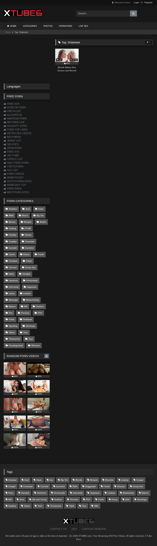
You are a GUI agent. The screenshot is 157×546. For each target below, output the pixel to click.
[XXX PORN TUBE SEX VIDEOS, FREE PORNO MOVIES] (35, 13)
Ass (51, 480)
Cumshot (29, 248)
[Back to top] (147, 537)
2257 (74, 529)
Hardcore (13, 280)
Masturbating (32, 300)
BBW (11, 215)
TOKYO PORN (14, 166)
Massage (13, 300)
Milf (25, 306)
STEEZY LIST (14, 159)
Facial (41, 254)
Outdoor (40, 306)
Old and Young (39, 499)
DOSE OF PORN (16, 107)
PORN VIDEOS (15, 174)
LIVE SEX (83, 26)
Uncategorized (16, 345)
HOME (13, 26)
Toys (30, 339)
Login (136, 2)
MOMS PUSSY (15, 177)
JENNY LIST (13, 140)
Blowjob (27, 222)
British (43, 222)
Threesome (14, 339)
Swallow (12, 506)
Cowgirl (11, 486)
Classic (28, 235)
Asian (41, 209)
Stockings (30, 326)
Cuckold (13, 248)
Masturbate (128, 493)
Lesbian (27, 293)
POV (40, 313)
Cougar (140, 480)
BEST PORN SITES (17, 192)
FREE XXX (12, 103)
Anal (27, 209)
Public (12, 319)
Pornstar (25, 313)
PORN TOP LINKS (17, 129)
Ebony (26, 254)
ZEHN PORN (14, 148)
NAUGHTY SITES (16, 126)
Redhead (27, 319)
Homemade (32, 280)
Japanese (31, 287)
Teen (25, 332)
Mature (12, 306)
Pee (11, 313)
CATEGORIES (30, 26)
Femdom (13, 261)
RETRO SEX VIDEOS (18, 133)
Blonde (12, 222)
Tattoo (12, 332)
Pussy (114, 499)
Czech (12, 254)
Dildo (75, 486)
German (13, 267)
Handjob (26, 274)
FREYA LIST (13, 111)
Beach (25, 215)
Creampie (29, 241)
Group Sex (30, 267)
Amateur (13, 209)
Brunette (109, 480)
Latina (12, 293)
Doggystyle (90, 486)
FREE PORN (14, 188)
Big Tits (40, 215)
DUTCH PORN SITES (19, 181)
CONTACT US (58, 529)
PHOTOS (47, 26)
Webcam (35, 345)
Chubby (12, 235)
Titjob (71, 506)
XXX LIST (12, 170)
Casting (12, 228)
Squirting (13, 326)
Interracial (13, 287)
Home (8, 32)
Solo (127, 499)
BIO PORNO (13, 137)
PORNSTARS (65, 26)
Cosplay (13, 241)
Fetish (29, 261)
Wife (96, 506)
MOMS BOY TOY (16, 185)
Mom (21, 499)
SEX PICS (12, 144)
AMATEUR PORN (16, 118)
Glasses (121, 486)
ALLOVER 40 (14, 115)
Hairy (11, 274)
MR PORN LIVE (15, 122)
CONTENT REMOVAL (94, 529)
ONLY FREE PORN (17, 163)
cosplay (124, 480)
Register (148, 2)
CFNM (28, 228)
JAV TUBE (12, 155)
